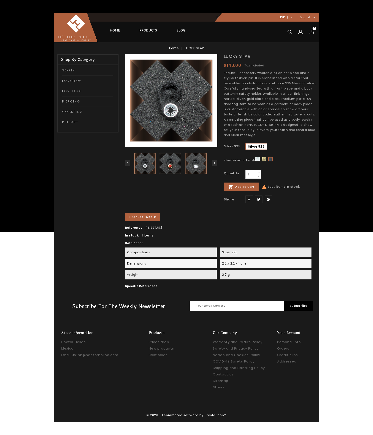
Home (115, 30)
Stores (219, 387)
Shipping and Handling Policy (239, 368)
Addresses (286, 361)
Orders (283, 348)
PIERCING (71, 101)
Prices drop (159, 342)
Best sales (158, 355)
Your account (289, 333)
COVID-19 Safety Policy (233, 361)
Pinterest (268, 199)
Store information (77, 333)
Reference (133, 227)
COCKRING (72, 112)
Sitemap (220, 380)
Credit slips (287, 355)
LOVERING (71, 81)
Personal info (289, 342)
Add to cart (241, 186)
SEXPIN (68, 70)
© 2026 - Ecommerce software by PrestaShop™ (186, 415)
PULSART (70, 122)
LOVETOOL (72, 91)
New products (161, 348)
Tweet (258, 199)
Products (148, 30)
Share (249, 199)
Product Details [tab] (143, 217)
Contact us (223, 374)
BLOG (181, 30)
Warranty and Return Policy (237, 342)
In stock (132, 235)
